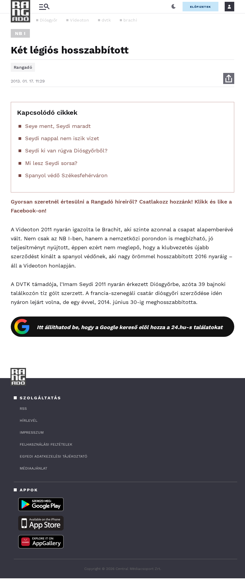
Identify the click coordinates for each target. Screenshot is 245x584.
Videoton (79, 20)
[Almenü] (44, 6)
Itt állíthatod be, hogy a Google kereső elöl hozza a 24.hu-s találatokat (130, 327)
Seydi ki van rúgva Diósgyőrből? (66, 150)
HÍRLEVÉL (28, 420)
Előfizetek (200, 6)
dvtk (106, 20)
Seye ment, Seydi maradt (58, 126)
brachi (130, 20)
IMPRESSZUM (32, 432)
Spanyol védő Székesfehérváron (66, 175)
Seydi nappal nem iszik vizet (62, 138)
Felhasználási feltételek (46, 444)
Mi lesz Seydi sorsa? (51, 163)
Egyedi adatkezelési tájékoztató (53, 456)
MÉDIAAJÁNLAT (33, 468)
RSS (23, 408)
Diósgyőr (48, 20)
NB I (20, 33)
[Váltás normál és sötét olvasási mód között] (173, 6)
